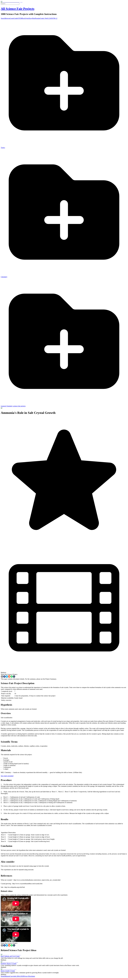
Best (33, 18)
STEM (20, 18)
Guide (16, 18)
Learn (12, 18)
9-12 (55, 18)
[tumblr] (14, 676)
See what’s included (7, 776)
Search (3, 18)
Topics (3, 147)
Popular (37, 18)
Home (3, 976)
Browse (7, 18)
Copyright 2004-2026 (16, 976)
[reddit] (9, 676)
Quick (27, 18)
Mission (7, 976)
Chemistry (4, 277)
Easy (30, 18)
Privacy (25, 976)
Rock (23, 18)
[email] (2, 676)
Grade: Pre (43, 18)
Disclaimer (31, 976)
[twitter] (7, 676)
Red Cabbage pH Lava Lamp (10, 956)
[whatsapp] (11, 676)
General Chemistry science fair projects (13, 406)
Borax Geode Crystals (8, 971)
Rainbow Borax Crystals (8, 963)
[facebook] (4, 676)
